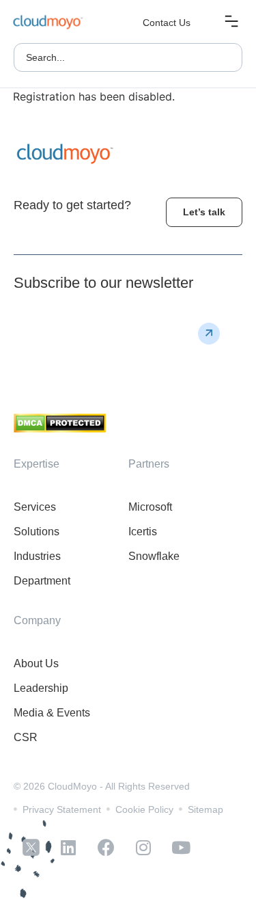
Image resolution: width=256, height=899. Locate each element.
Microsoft (150, 507)
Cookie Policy (144, 809)
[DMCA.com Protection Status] (60, 428)
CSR (26, 737)
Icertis (142, 531)
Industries (37, 556)
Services (35, 507)
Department (42, 581)
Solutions (36, 531)
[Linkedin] (68, 848)
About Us (36, 663)
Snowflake (154, 556)
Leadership (41, 688)
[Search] (225, 57)
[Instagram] (143, 848)
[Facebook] (106, 848)
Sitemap (205, 809)
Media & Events (52, 713)
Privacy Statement (62, 809)
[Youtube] (181, 848)
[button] (231, 23)
